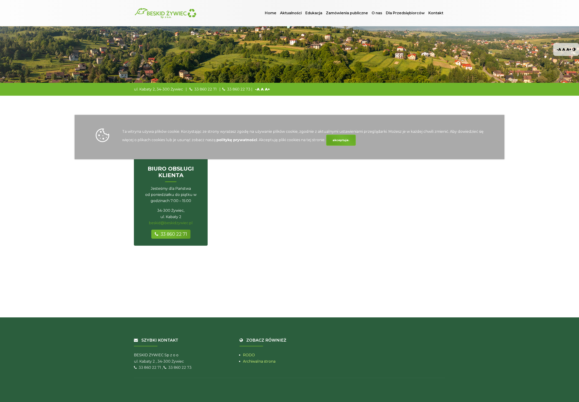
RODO (249, 355)
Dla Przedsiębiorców (405, 13)
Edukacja (313, 13)
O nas (377, 13)
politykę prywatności (236, 140)
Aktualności (291, 13)
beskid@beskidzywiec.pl (171, 223)
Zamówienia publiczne (347, 13)
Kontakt (435, 13)
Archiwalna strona (259, 361)
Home (270, 13)
